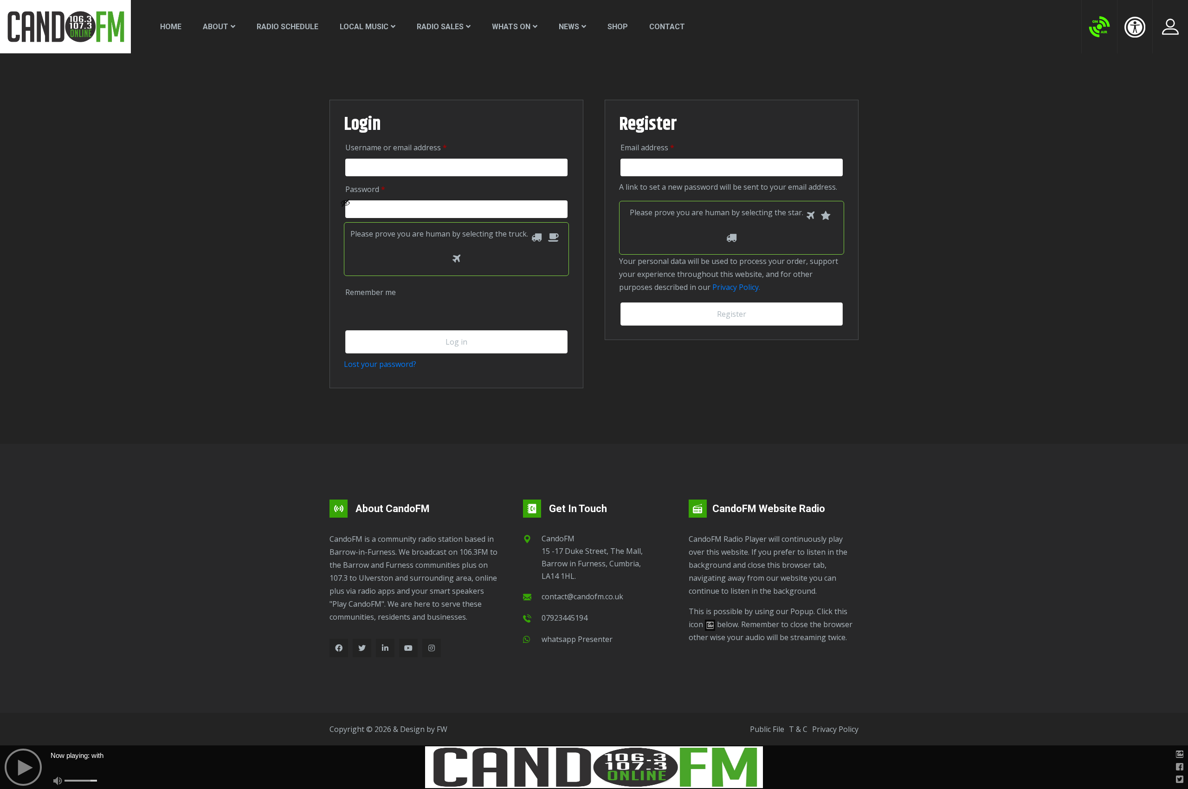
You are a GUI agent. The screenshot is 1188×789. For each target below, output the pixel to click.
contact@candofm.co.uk (582, 596)
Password (378, 189)
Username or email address (409, 147)
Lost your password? (380, 364)
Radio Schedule (287, 26)
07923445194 (565, 618)
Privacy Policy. (736, 287)
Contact (667, 26)
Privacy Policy (835, 729)
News (569, 26)
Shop (617, 26)
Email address (660, 147)
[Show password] (451, 209)
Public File (767, 729)
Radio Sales (440, 26)
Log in (456, 342)
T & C (798, 729)
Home (170, 26)
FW (442, 729)
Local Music (364, 26)
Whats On (511, 26)
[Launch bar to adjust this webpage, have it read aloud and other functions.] (1135, 27)
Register (731, 314)
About (215, 26)
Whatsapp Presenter (577, 639)
